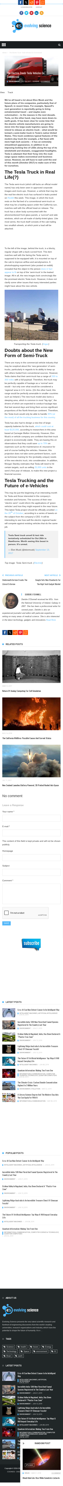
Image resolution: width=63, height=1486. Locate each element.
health (23, 1347)
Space (27, 1473)
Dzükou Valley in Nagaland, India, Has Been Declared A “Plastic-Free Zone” (39, 1035)
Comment (7, 880)
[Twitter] (26, 13)
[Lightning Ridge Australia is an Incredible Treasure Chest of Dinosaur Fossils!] (8, 1049)
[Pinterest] (31, 13)
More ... (39, 1330)
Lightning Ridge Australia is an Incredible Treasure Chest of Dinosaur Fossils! (38, 1047)
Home (4, 52)
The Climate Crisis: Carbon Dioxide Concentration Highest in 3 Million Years (37, 1084)
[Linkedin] (37, 13)
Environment (14, 81)
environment (41, 1351)
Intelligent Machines (28, 1013)
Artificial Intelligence (47, 1013)
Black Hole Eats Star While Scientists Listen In (41, 1477)
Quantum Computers (48, 1075)
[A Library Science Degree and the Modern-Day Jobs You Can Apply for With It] (8, 1097)
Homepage (7, 851)
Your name (8, 811)
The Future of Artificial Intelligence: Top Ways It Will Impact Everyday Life (38, 1060)
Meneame (42, 2)
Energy (48, 1347)
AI (55, 1351)
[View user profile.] (10, 600)
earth (20, 1356)
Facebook (20, 2)
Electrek (38, 563)
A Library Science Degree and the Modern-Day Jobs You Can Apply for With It (38, 1096)
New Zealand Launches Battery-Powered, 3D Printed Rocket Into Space (30, 785)
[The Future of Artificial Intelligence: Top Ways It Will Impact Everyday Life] (8, 1061)
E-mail (6, 826)
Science (10, 1347)
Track (10, 92)
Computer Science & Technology (37, 1074)
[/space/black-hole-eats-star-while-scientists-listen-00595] (42, 1459)
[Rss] (42, 13)
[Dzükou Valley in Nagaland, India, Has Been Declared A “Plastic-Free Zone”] (8, 1037)
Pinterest (37, 2)
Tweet (26, 2)
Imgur (45, 344)
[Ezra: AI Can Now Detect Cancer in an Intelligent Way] (8, 1012)
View (2, 92)
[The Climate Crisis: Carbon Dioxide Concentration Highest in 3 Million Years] (8, 1085)
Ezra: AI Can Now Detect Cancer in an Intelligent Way (38, 1009)
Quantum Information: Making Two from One (35, 1070)
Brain (8, 1356)
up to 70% (42, 443)
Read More (51, 620)
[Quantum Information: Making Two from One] (8, 1073)
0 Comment (56, 1473)
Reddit (31, 2)
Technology (11, 1351)
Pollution (35, 1089)
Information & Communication (32, 1074)
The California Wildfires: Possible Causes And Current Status (26, 738)
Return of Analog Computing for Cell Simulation (21, 690)
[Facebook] (21, 13)
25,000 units (40, 467)
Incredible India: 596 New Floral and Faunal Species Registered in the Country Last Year (38, 1023)
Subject (5, 865)
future (35, 1347)
